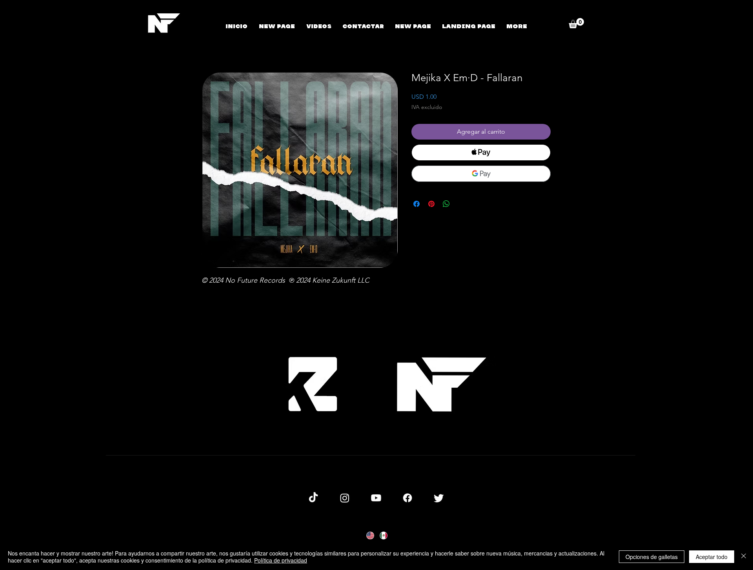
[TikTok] (313, 498)
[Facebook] (407, 498)
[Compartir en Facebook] (416, 204)
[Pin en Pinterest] (431, 204)
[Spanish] (383, 535)
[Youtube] (376, 498)
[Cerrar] (743, 557)
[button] (576, 23)
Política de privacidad (280, 560)
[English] (370, 535)
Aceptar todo (712, 557)
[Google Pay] (481, 173)
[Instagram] (345, 498)
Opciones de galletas (652, 557)
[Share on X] (461, 204)
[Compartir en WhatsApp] (446, 204)
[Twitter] (439, 498)
